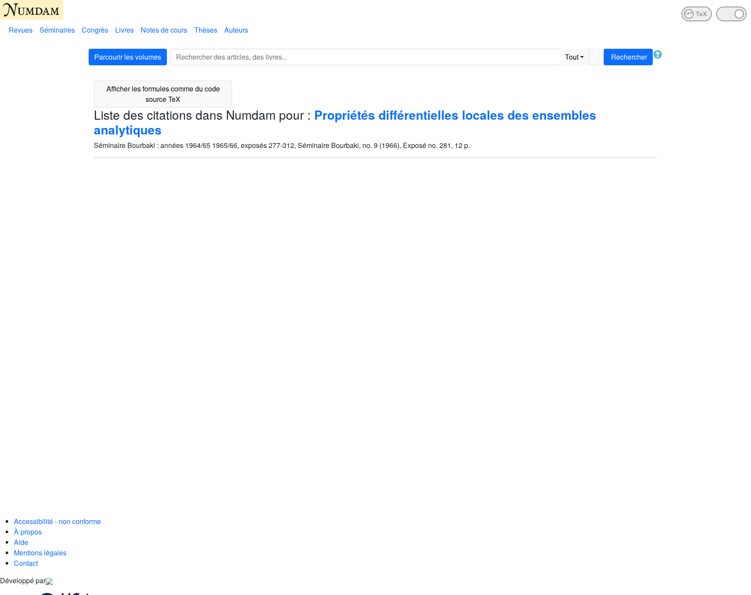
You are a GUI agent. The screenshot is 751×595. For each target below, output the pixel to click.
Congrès (95, 30)
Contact (26, 563)
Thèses (205, 30)
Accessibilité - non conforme (57, 521)
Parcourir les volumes (127, 57)
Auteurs (236, 30)
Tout (571, 57)
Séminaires (57, 30)
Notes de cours (164, 30)
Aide (21, 542)
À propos (28, 532)
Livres (124, 30)
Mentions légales (40, 553)
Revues (21, 30)
